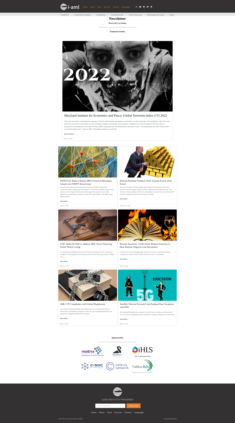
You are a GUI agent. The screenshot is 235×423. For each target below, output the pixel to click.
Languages (125, 7)
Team (99, 7)
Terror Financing (135, 15)
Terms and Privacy (167, 419)
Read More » (69, 134)
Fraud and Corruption (82, 15)
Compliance (101, 15)
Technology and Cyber (155, 15)
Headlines (65, 15)
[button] (136, 6)
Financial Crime (117, 15)
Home (85, 7)
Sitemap (175, 419)
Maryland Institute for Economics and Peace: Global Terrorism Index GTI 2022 (115, 115)
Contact (116, 7)
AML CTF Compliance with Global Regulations (82, 304)
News (172, 15)
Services (107, 7)
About (92, 7)
